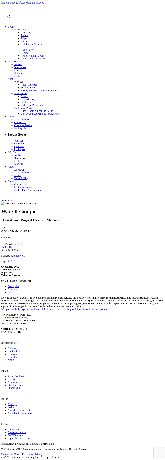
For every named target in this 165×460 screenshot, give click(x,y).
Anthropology (18, 255)
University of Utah (10, 454)
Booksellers (14, 351)
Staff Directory (15, 385)
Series (11, 407)
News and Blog (16, 382)
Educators (13, 357)
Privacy (39, 454)
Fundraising (14, 388)
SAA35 (11, 261)
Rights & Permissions (19, 438)
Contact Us (13, 429)
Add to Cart (7, 247)
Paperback (13, 244)
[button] (3, 10)
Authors (12, 348)
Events (11, 379)
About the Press (16, 376)
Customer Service (17, 432)
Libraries (12, 354)
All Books (6, 200)
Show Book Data (10, 250)
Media (11, 359)
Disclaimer (27, 454)
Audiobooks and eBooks (20, 413)
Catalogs (12, 404)
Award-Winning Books (19, 410)
